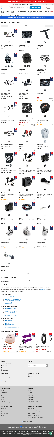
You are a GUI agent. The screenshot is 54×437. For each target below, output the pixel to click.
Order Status (4, 392)
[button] (44, 4)
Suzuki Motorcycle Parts (10, 312)
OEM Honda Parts (8, 320)
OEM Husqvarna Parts (9, 326)
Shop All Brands (33, 427)
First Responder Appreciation (35, 417)
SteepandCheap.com (47, 431)
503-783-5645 (43, 289)
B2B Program (31, 397)
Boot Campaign (32, 419)
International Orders (6, 403)
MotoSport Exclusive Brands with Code (27, 1)
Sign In (2, 390)
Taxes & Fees (48, 426)
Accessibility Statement (14, 427)
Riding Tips (3, 408)
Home (2, 15)
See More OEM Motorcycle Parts (12, 327)
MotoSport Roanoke (33, 403)
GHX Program (31, 399)
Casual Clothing (8, 302)
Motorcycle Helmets (9, 298)
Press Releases (31, 394)
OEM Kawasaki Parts (9, 324)
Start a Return (4, 396)
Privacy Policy (14, 426)
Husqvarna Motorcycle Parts (11, 311)
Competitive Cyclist (35, 431)
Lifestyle (3, 412)
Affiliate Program (32, 396)
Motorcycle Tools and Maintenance (13, 299)
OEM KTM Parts (8, 323)
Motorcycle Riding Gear (10, 296)
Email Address (32, 363)
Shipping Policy (39, 426)
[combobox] (49, 26)
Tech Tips (3, 410)
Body (10, 15)
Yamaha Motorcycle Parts (11, 310)
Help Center (4, 401)
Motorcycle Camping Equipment (12, 300)
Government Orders (33, 401)
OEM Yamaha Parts (9, 322)
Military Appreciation (33, 415)
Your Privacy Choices (28, 426)
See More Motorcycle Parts (11, 315)
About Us (30, 390)
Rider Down (31, 408)
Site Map (24, 427)
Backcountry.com (23, 431)
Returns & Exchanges (6, 394)
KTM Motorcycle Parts (10, 314)
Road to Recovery (32, 410)
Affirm (2, 397)
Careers (30, 392)
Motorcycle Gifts (8, 303)
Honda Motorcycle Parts (10, 308)
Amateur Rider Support (34, 412)
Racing (2, 415)
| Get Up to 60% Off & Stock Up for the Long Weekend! (27, 17)
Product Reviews (5, 413)
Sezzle (2, 399)
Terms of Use (5, 426)
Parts (6, 15)
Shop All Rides (42, 427)
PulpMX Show (31, 413)
